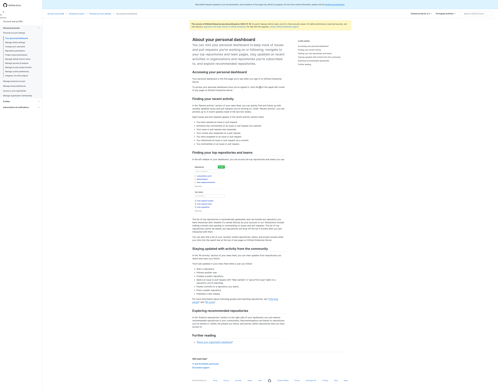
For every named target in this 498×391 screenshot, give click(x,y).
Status (250, 380)
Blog (336, 380)
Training (325, 380)
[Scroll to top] (492, 385)
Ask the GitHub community (207, 364)
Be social (210, 302)
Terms (215, 380)
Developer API (311, 380)
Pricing (297, 380)
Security (238, 380)
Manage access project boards (18, 67)
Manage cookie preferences (17, 71)
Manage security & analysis (16, 63)
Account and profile (13, 21)
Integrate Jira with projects (16, 75)
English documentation (334, 4)
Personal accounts (78, 14)
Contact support (202, 367)
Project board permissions (16, 55)
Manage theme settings (15, 42)
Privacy (226, 380)
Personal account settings (101, 14)
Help (260, 380)
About (346, 380)
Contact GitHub (282, 380)
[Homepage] (269, 381)
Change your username (15, 46)
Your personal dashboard (16, 38)
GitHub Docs (14, 5)
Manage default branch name (17, 59)
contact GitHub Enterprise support (284, 27)
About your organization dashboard (214, 342)
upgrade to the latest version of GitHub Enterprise (224, 27)
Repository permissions (15, 51)
